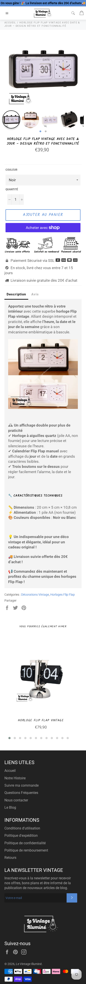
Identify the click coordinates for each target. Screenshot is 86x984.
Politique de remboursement (26, 850)
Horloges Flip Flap (62, 594)
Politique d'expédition (21, 835)
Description (16, 294)
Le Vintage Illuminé (29, 964)
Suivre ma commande (21, 785)
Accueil (10, 771)
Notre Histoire (15, 778)
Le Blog (10, 807)
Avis (35, 294)
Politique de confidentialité (25, 843)
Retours (10, 858)
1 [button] (40, 131)
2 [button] (45, 131)
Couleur (11, 169)
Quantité (12, 189)
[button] (9, 738)
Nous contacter (16, 800)
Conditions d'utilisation (22, 828)
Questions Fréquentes (21, 793)
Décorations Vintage (35, 594)
